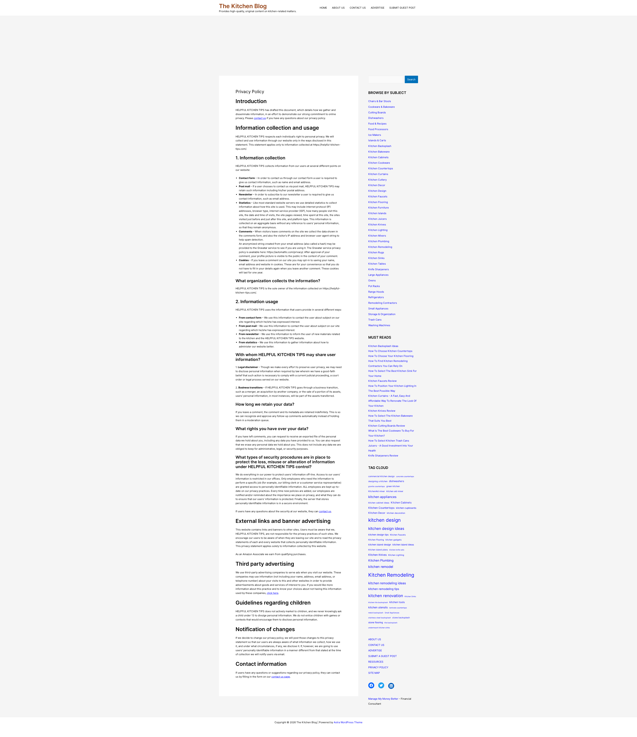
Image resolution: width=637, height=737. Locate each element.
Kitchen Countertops (380, 168)
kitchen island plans (378, 549)
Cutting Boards (377, 112)
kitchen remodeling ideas (387, 583)
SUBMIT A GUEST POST (382, 656)
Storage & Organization (381, 314)
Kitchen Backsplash (379, 146)
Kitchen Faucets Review (382, 380)
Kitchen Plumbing (378, 241)
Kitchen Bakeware (379, 151)
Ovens (372, 280)
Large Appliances (378, 274)
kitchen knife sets (396, 550)
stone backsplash (401, 617)
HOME (323, 7)
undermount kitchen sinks (379, 628)
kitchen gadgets (394, 539)
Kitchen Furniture (378, 207)
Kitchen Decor (376, 185)
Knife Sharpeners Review (383, 455)
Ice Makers (374, 134)
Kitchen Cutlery (377, 179)
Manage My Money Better (383, 698)
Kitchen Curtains (378, 174)
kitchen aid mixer (394, 491)
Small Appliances (378, 308)
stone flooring (375, 622)
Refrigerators (376, 297)
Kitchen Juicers (377, 218)
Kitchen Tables (377, 263)
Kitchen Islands (377, 213)
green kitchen (393, 486)
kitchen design (384, 520)
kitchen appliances (382, 497)
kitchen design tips (378, 534)
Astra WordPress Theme (348, 722)
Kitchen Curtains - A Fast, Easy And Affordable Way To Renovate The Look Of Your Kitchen (392, 400)
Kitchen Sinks (376, 258)
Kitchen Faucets (377, 196)
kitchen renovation (385, 595)
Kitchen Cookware (379, 162)
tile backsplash (390, 623)
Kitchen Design (377, 190)
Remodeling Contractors (382, 302)
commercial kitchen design (381, 476)
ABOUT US (338, 7)
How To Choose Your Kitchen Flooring (390, 356)
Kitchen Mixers (377, 235)
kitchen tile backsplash (378, 602)
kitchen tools (397, 602)
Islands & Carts (377, 140)
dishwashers (396, 481)
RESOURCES (375, 661)
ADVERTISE (377, 7)
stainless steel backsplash (379, 618)
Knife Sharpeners (378, 269)
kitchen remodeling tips (383, 589)
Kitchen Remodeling (380, 246)
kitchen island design (379, 544)
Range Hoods (376, 291)
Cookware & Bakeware (381, 106)
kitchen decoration (396, 513)
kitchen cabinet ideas (378, 502)
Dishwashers (376, 118)
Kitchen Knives (377, 224)
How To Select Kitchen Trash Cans (388, 440)
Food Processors (378, 129)
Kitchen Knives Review (381, 410)
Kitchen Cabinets (378, 157)
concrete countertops (405, 476)
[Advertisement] (318, 41)
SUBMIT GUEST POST (402, 7)
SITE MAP (374, 672)
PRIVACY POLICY (378, 667)
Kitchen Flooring (378, 202)
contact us (260, 118)
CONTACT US (358, 7)
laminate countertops (398, 608)
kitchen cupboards (406, 508)
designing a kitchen (378, 481)
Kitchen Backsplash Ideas (383, 346)
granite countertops (376, 486)
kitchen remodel (380, 567)
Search (411, 79)
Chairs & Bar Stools (379, 101)
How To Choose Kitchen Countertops (390, 351)
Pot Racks (374, 286)
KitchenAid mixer (376, 491)
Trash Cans (375, 319)
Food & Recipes (377, 123)
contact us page (280, 676)
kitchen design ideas (386, 528)
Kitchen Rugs (376, 252)
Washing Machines (379, 325)
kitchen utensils (378, 607)
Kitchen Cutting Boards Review (386, 425)
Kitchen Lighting (378, 230)
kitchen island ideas (403, 544)
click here (272, 593)
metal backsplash (375, 613)
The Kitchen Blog (243, 5)
